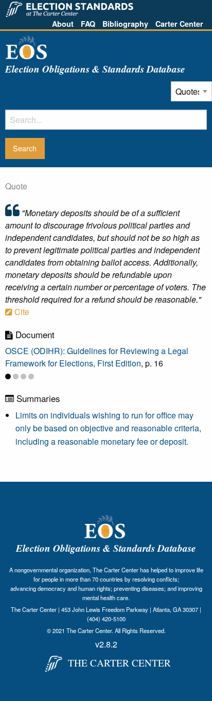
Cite (20, 312)
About (63, 24)
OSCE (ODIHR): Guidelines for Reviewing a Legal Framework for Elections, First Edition (96, 357)
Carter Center (179, 24)
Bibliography (125, 24)
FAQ (88, 24)
